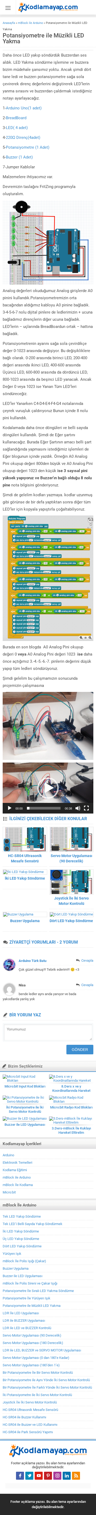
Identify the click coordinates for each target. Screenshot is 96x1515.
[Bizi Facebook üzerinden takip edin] (20, 1476)
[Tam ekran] (86, 808)
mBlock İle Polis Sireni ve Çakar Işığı (30, 1283)
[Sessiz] (78, 808)
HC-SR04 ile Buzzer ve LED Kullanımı (30, 1425)
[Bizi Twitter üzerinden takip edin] (29, 1476)
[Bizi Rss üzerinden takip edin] (76, 1476)
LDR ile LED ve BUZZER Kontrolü (27, 1328)
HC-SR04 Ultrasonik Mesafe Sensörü (25, 858)
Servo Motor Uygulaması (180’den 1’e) (31, 1365)
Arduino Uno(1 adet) (24, 108)
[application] (48, 788)
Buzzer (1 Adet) (19, 157)
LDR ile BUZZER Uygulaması (24, 1321)
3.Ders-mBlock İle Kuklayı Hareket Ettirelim (71, 1130)
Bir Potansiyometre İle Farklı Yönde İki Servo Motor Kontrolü (47, 1387)
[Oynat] (9, 808)
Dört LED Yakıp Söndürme (71, 921)
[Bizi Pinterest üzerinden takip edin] (48, 1476)
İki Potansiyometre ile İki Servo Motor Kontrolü (24, 1109)
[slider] (44, 808)
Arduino (8, 1155)
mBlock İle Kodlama (18, 1185)
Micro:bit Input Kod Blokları (25, 1086)
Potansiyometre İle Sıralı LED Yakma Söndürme (38, 1291)
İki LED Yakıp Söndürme (25, 878)
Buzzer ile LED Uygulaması (25, 1125)
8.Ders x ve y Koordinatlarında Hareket (71, 1088)
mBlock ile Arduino (30, 23)
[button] (48, 788)
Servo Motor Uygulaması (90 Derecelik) (71, 858)
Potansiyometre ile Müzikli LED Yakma (32, 1306)
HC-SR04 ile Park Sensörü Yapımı (28, 1432)
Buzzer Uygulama (25, 921)
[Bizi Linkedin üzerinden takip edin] (67, 1476)
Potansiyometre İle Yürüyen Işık (26, 1298)
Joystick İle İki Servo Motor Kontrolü (71, 901)
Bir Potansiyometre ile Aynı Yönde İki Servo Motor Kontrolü (46, 1380)
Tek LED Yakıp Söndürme (22, 1216)
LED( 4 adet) (17, 127)
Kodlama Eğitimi (15, 1170)
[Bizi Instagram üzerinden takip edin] (57, 1476)
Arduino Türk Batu (32, 961)
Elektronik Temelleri (17, 1163)
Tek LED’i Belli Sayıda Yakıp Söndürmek (32, 1224)
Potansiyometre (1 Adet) (27, 147)
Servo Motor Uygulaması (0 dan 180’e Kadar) (36, 1358)
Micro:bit (9, 1192)
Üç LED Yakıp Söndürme (21, 1239)
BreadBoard (16, 117)
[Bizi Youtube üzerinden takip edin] (39, 1476)
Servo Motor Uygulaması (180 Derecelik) (33, 1343)
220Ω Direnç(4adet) (23, 137)
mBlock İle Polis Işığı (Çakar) (24, 1261)
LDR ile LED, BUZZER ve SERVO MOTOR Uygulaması (42, 1350)
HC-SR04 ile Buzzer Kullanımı (24, 1417)
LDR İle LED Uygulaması (21, 1313)
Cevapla (87, 960)
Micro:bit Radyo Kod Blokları (71, 1107)
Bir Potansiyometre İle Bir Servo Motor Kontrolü (38, 1373)
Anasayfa (9, 23)
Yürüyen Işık (12, 1254)
